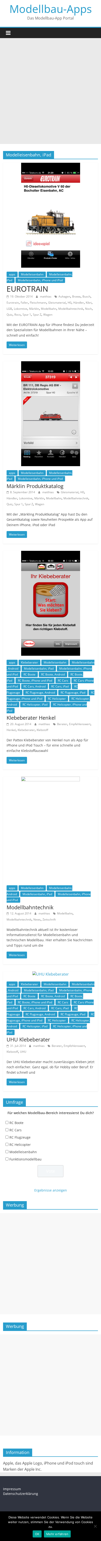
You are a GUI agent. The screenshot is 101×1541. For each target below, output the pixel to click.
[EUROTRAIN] (50, 165)
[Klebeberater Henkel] (50, 553)
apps (12, 274)
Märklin (34, 309)
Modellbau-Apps (50, 8)
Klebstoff (42, 730)
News (37, 919)
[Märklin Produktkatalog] (50, 364)
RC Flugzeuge (20, 1137)
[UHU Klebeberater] (50, 974)
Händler (78, 303)
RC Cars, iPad (60, 686)
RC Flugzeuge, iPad (73, 693)
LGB (9, 309)
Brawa (76, 296)
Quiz (9, 315)
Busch (86, 296)
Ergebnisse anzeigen (50, 1190)
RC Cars (63, 681)
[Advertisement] (50, 91)
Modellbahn (48, 309)
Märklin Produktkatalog (35, 485)
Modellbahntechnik (70, 309)
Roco (17, 315)
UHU (23, 1052)
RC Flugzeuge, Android (40, 693)
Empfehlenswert (79, 724)
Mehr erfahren (57, 1534)
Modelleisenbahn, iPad (39, 669)
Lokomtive (20, 309)
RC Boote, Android (53, 674)
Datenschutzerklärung (20, 1493)
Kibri (89, 303)
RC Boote (29, 674)
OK (37, 1534)
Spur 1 (27, 315)
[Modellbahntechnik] (50, 779)
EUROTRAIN (27, 289)
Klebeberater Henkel (31, 717)
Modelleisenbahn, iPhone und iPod (40, 280)
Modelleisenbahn (32, 274)
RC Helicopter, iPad (35, 705)
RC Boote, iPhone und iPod (35, 681)
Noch (88, 309)
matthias (46, 296)
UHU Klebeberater (28, 1039)
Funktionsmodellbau (25, 1159)
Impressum (12, 1489)
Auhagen (64, 296)
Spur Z (37, 315)
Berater (62, 724)
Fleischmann (38, 303)
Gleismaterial (57, 303)
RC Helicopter (57, 699)
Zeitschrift (49, 919)
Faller (24, 303)
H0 (69, 303)
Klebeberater (29, 662)
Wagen (47, 315)
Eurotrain (13, 303)
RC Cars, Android (34, 686)
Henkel (11, 730)
